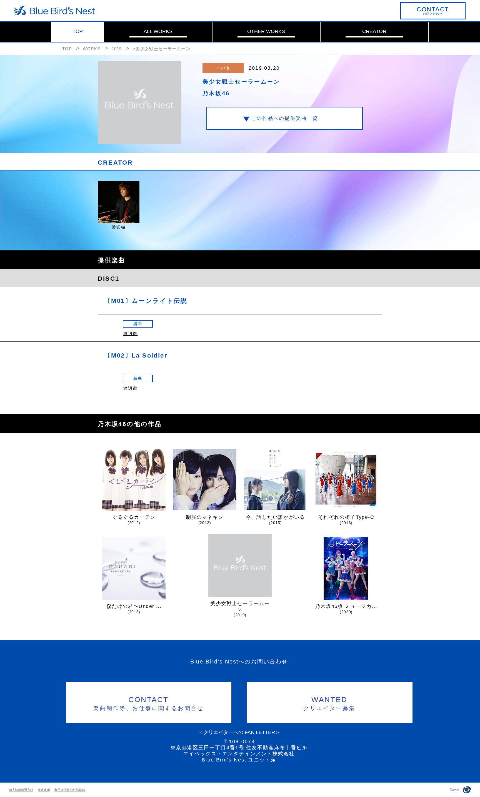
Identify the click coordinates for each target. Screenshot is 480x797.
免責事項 (44, 789)
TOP (77, 31)
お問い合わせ (433, 10)
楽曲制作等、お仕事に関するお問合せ (148, 703)
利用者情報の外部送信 (69, 789)
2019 (116, 48)
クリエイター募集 (329, 703)
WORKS (92, 48)
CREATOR (374, 31)
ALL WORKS (158, 31)
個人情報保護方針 (21, 789)
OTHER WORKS (266, 31)
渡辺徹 (130, 333)
